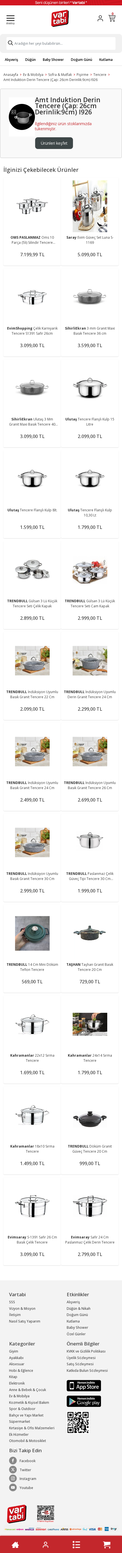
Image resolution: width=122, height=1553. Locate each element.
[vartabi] (60, 18)
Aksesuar (16, 1364)
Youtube (26, 1487)
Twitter (25, 1469)
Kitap (13, 1376)
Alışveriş (11, 59)
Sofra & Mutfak (60, 74)
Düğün (30, 59)
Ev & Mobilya (33, 74)
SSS (12, 1302)
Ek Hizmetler (19, 1434)
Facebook (27, 1460)
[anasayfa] (15, 1545)
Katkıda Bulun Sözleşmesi (87, 1370)
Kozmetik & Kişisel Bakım (29, 1402)
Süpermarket (19, 1421)
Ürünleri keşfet (54, 143)
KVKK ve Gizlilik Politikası (86, 1351)
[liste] (76, 1545)
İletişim (15, 1314)
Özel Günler (76, 1334)
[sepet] (106, 1545)
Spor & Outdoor (22, 1408)
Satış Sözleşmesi (80, 1364)
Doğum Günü (81, 59)
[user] (100, 18)
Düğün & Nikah (79, 1308)
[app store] (84, 1385)
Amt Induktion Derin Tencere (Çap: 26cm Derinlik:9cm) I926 (50, 79)
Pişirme (83, 74)
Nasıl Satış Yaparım (24, 1321)
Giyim (13, 1351)
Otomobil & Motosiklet (27, 1440)
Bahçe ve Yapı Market (26, 1415)
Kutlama (106, 59)
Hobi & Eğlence (21, 1370)
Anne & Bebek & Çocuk (27, 1389)
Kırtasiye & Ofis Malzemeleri (31, 1428)
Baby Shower (53, 59)
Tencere (99, 74)
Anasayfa (10, 74)
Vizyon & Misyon (22, 1308)
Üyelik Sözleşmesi (81, 1357)
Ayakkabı (16, 1357)
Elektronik (17, 1383)
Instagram (28, 1478)
